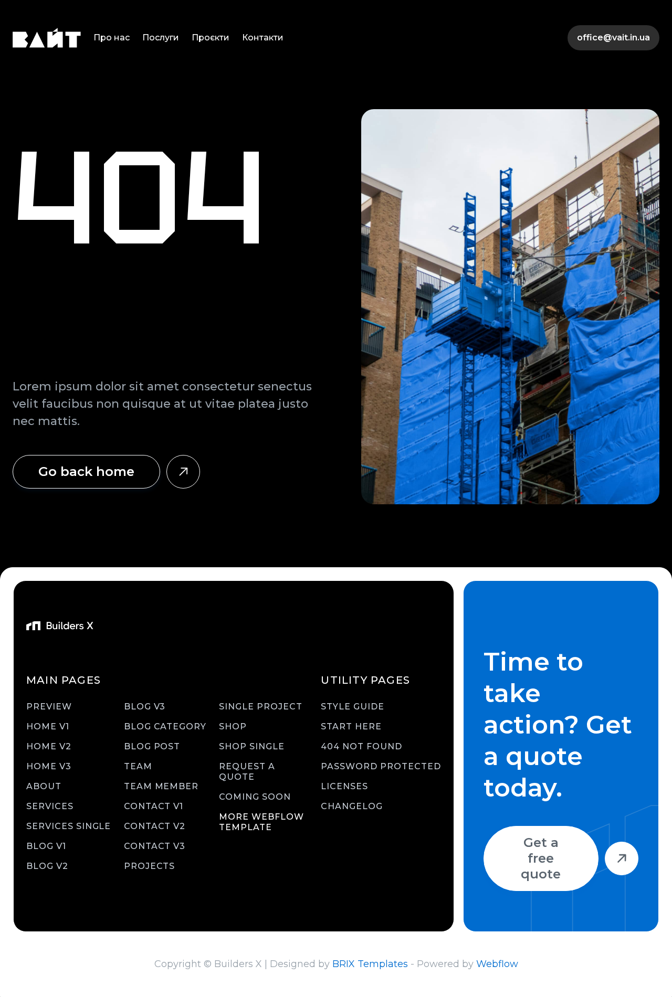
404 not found (361, 746)
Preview (49, 707)
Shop (233, 726)
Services (50, 806)
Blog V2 (47, 866)
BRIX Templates (370, 964)
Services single (68, 826)
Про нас (111, 38)
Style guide (352, 707)
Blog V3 (145, 707)
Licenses (344, 786)
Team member (161, 786)
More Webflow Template (261, 822)
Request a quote (247, 771)
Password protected (380, 766)
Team (138, 766)
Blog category (165, 726)
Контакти (263, 38)
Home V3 (48, 766)
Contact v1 (154, 806)
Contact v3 (155, 846)
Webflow (497, 964)
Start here (351, 726)
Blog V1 (46, 846)
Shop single (252, 746)
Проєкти (210, 38)
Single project (260, 707)
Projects (149, 866)
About (43, 786)
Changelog (352, 806)
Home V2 (48, 746)
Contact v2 (155, 826)
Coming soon (255, 797)
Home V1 (47, 726)
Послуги (160, 38)
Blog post (152, 746)
